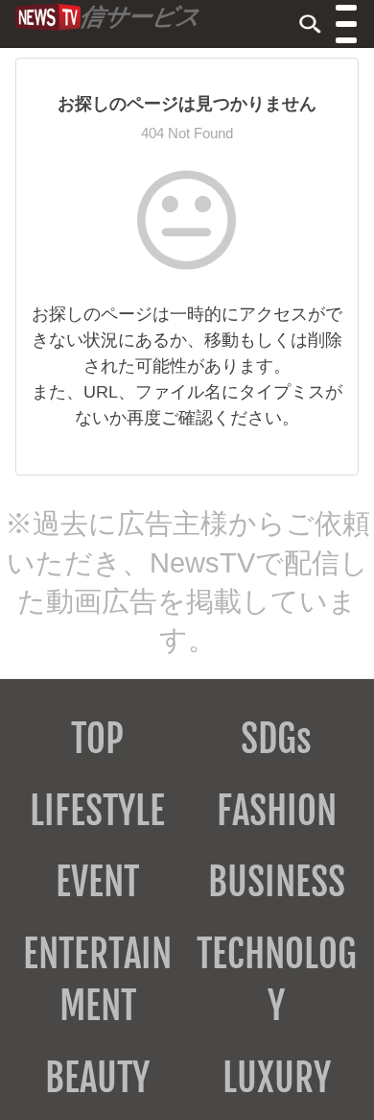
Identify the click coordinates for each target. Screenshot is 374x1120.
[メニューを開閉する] (348, 26)
